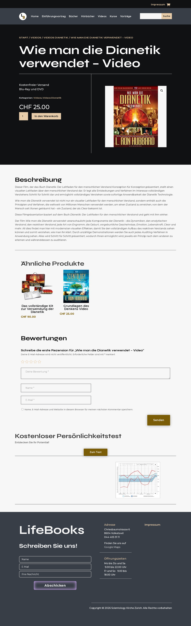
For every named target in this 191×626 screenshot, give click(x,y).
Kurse (113, 16)
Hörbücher (88, 16)
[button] (161, 90)
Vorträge (125, 16)
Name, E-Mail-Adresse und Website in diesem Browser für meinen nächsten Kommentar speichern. (78, 409)
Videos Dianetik (56, 37)
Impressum (158, 5)
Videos (102, 16)
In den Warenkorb (46, 116)
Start (23, 37)
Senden (158, 420)
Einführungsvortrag (54, 16)
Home (35, 16)
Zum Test (95, 452)
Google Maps (112, 547)
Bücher (73, 16)
